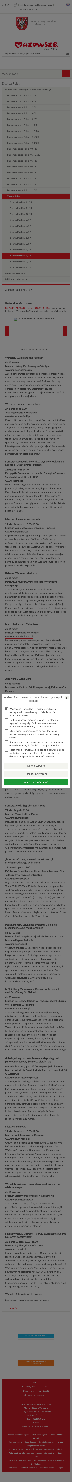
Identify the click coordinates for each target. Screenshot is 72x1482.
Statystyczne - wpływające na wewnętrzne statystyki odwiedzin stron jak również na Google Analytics (36, 744)
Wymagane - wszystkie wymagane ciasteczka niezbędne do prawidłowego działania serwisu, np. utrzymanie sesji (33, 712)
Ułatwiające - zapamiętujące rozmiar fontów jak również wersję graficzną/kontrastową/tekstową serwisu (34, 734)
